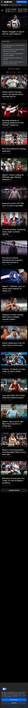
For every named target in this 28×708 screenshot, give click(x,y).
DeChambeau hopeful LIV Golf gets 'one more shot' (13, 58)
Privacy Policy (21, 696)
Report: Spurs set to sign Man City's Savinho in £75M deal (12, 423)
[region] (14, 695)
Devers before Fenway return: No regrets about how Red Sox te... (12, 94)
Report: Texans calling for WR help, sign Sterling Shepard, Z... (13, 177)
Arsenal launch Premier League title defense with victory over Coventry (14, 50)
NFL (10, 5)
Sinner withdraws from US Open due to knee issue (13, 344)
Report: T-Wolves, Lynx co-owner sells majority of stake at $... (14, 288)
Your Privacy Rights (14, 706)
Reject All (14, 703)
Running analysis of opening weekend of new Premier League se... (13, 122)
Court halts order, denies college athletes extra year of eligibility (13, 54)
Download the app (21, 1)
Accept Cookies (14, 699)
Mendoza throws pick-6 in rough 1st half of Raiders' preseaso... (13, 480)
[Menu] (1, 2)
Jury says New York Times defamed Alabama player (13, 396)
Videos (19, 72)
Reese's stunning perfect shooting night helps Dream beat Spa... (14, 452)
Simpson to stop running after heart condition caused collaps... (12, 317)
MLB (20, 5)
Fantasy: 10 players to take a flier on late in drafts (13, 370)
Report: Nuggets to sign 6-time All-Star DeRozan (13, 33)
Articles (13, 72)
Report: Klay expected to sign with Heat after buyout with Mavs (14, 46)
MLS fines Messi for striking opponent (14, 150)
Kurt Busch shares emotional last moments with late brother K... (12, 260)
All (8, 72)
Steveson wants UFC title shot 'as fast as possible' (13, 204)
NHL (16, 5)
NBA (13, 5)
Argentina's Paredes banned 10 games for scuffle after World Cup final (13, 62)
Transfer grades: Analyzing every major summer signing (14, 231)
